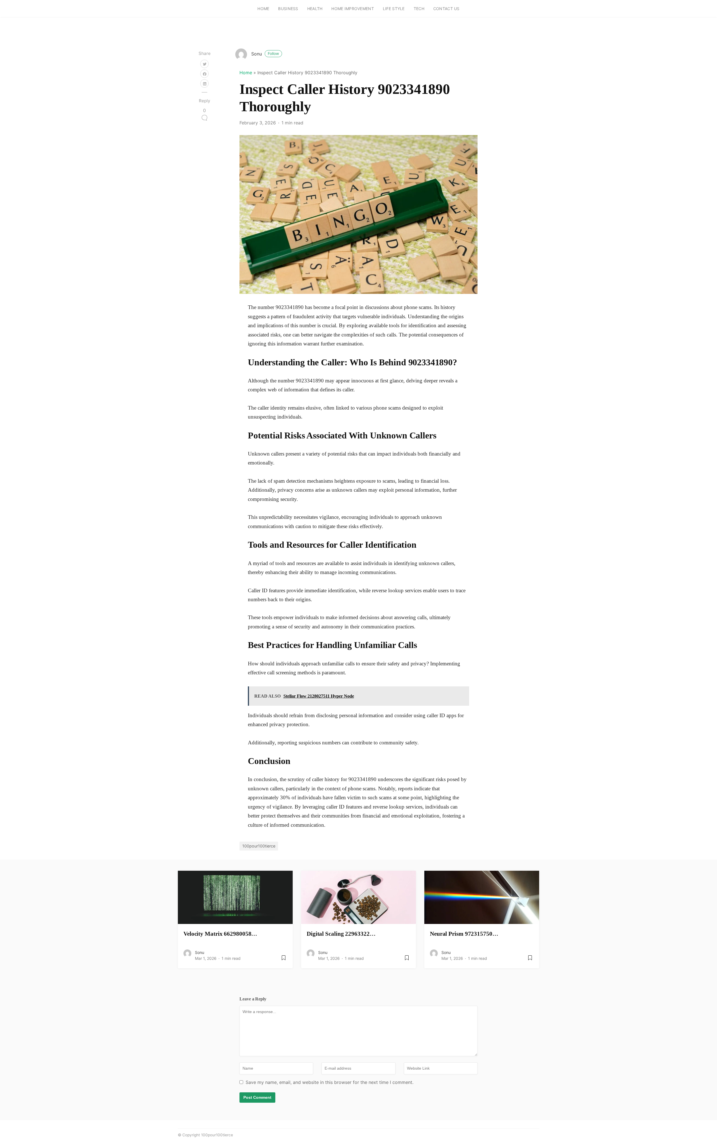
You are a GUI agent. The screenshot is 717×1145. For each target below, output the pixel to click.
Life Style (394, 8)
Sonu (265, 54)
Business (288, 8)
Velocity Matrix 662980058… (220, 933)
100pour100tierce (258, 846)
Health (315, 8)
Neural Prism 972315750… (464, 933)
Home (263, 8)
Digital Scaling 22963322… (341, 933)
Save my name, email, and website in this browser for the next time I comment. (329, 1082)
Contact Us (446, 8)
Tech (419, 8)
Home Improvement (352, 8)
